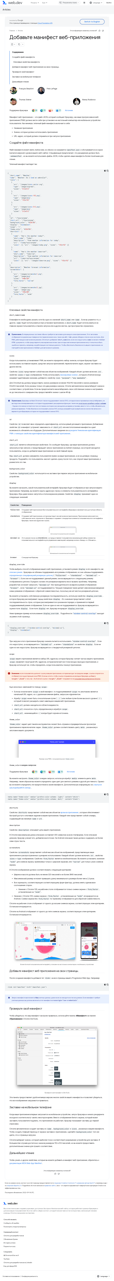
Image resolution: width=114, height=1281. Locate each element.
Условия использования (11, 1276)
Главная (12, 31)
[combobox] (69, 3)
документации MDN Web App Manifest (25, 1163)
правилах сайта (50, 1186)
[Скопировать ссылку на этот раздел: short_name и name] (27, 315)
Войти (109, 3)
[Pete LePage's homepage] (80, 92)
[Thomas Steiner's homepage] (59, 103)
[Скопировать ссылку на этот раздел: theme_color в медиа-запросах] (38, 765)
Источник (69, 110)
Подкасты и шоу (9, 1246)
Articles (6, 9)
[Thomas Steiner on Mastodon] (49, 103)
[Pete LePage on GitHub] (58, 92)
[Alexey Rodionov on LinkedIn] (100, 103)
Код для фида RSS (10, 1266)
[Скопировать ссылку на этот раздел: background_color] (27, 468)
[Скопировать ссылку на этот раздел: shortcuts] (20, 807)
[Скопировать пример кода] (107, 170)
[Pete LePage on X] (48, 92)
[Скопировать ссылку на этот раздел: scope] (16, 654)
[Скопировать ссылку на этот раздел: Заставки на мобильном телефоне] (54, 1107)
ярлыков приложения (69, 812)
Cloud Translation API (45, 23)
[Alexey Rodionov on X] (83, 103)
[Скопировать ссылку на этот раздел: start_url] (20, 440)
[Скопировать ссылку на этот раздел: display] (18, 483)
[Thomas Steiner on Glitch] (36, 103)
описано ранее (15, 572)
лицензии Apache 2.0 (14, 1186)
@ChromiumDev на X (11, 1255)
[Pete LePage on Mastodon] (71, 92)
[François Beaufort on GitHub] (20, 92)
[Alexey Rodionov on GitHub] (93, 103)
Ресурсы (34, 3)
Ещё (43, 3)
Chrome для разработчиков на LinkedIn (18, 1263)
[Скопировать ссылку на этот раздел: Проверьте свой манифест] (44, 1009)
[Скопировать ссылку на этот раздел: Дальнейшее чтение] (36, 1153)
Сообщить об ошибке (11, 1223)
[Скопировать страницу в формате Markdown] (19, 44)
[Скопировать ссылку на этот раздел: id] (13, 419)
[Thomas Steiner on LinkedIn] (43, 103)
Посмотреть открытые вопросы (15, 1227)
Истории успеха (9, 1243)
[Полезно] (99, 30)
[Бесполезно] (103, 30)
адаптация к (92, 403)
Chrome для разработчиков (14, 1236)
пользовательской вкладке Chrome (87, 679)
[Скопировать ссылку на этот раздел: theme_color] (22, 719)
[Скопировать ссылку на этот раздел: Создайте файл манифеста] (45, 143)
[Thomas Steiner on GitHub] (30, 103)
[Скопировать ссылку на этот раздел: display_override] (27, 564)
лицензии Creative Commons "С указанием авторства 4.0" (74, 1183)
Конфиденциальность (30, 1276)
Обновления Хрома (11, 1239)
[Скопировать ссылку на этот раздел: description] (22, 825)
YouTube (6, 1259)
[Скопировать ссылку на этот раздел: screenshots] (22, 847)
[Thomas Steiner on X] (20, 103)
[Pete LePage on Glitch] (64, 92)
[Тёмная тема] (105, 170)
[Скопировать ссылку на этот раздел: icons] (16, 356)
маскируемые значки (69, 375)
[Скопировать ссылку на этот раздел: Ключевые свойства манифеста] (45, 310)
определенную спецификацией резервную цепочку (31, 575)
